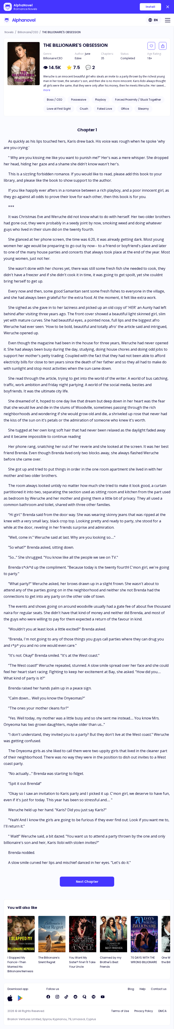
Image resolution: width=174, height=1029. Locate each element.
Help (142, 989)
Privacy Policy (143, 1011)
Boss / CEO (54, 100)
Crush (84, 109)
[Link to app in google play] (20, 998)
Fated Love (104, 109)
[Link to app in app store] (9, 998)
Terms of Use (120, 1011)
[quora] (84, 997)
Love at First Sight (59, 109)
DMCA (162, 1011)
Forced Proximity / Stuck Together (138, 100)
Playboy (100, 100)
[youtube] (102, 997)
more (46, 90)
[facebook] (48, 997)
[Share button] (163, 46)
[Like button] (151, 46)
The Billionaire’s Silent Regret (49, 960)
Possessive (78, 100)
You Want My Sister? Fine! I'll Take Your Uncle (82, 962)
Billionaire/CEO (28, 32)
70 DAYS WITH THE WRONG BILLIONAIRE (144, 960)
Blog (131, 989)
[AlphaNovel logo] (19, 20)
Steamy (143, 109)
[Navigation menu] (167, 20)
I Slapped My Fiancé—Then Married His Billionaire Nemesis (20, 964)
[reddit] (75, 997)
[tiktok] (66, 997)
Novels (9, 32)
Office (125, 109)
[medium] (93, 997)
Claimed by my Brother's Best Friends (110, 962)
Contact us (159, 989)
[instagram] (57, 997)
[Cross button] (167, 7)
